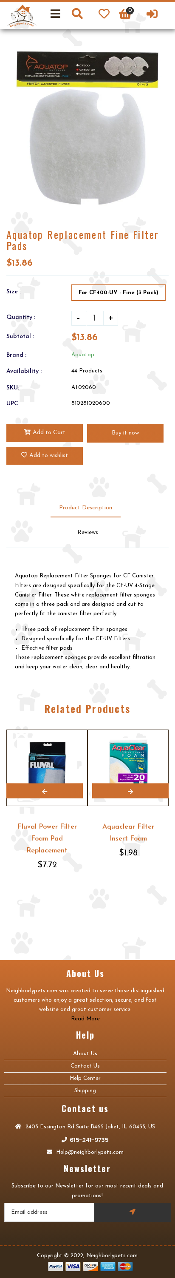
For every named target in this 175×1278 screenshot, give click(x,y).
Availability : (24, 371)
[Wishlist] (104, 15)
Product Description (85, 508)
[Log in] (152, 15)
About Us (85, 1053)
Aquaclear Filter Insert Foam (128, 833)
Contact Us (85, 1066)
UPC (12, 403)
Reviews (87, 532)
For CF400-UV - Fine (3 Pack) (118, 292)
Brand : (16, 355)
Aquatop (82, 355)
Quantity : (20, 317)
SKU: (12, 388)
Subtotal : (20, 336)
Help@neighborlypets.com (89, 1152)
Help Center (85, 1078)
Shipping (85, 1090)
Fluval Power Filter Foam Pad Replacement (47, 839)
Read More (85, 1019)
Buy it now (125, 433)
